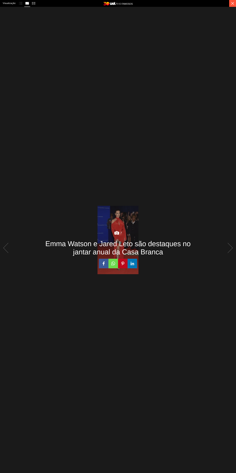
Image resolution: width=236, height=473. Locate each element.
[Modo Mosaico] (33, 3)
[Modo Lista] (21, 3)
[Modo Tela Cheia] (27, 3)
